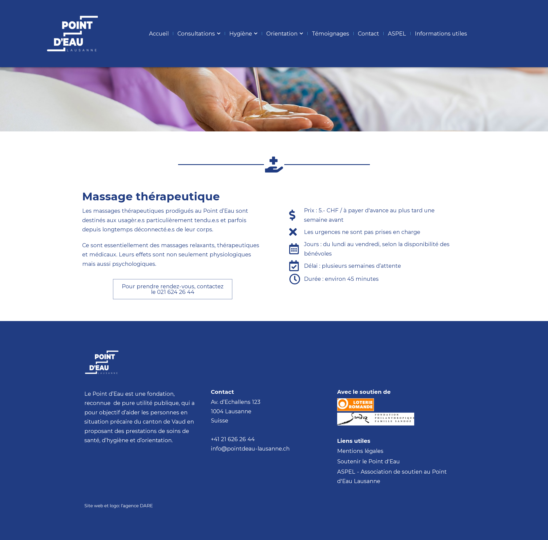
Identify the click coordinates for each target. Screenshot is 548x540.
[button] (172, 289)
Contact (368, 33)
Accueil (159, 33)
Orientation (282, 33)
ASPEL (397, 33)
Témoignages (330, 33)
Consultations (196, 33)
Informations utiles (441, 33)
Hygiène (240, 33)
